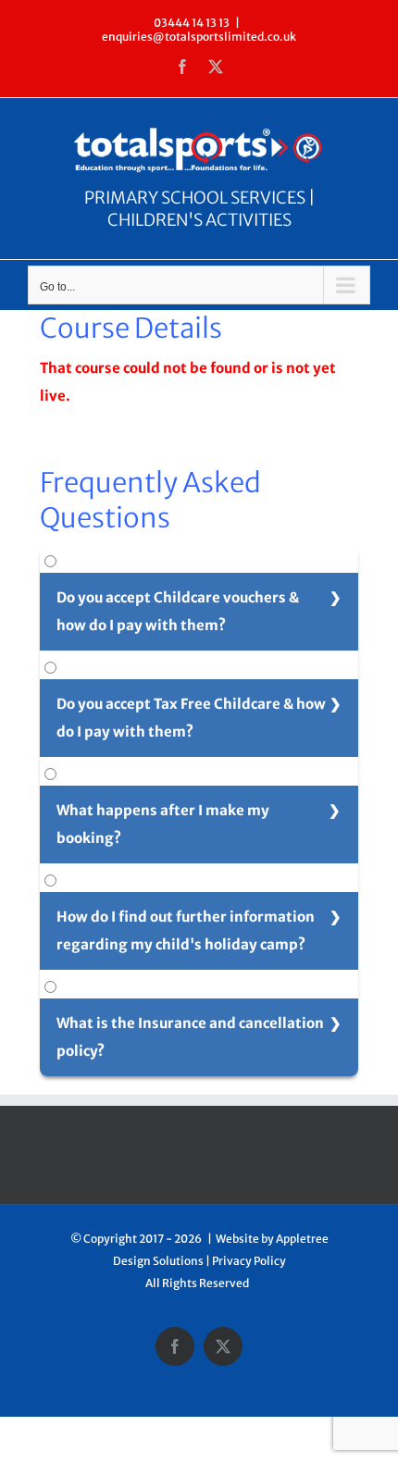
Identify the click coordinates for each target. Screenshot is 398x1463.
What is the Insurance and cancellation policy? (190, 1037)
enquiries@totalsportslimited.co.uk (199, 36)
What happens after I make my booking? (162, 824)
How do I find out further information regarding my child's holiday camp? (185, 930)
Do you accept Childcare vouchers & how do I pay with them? (177, 611)
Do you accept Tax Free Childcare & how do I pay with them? (191, 717)
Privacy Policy (249, 1261)
